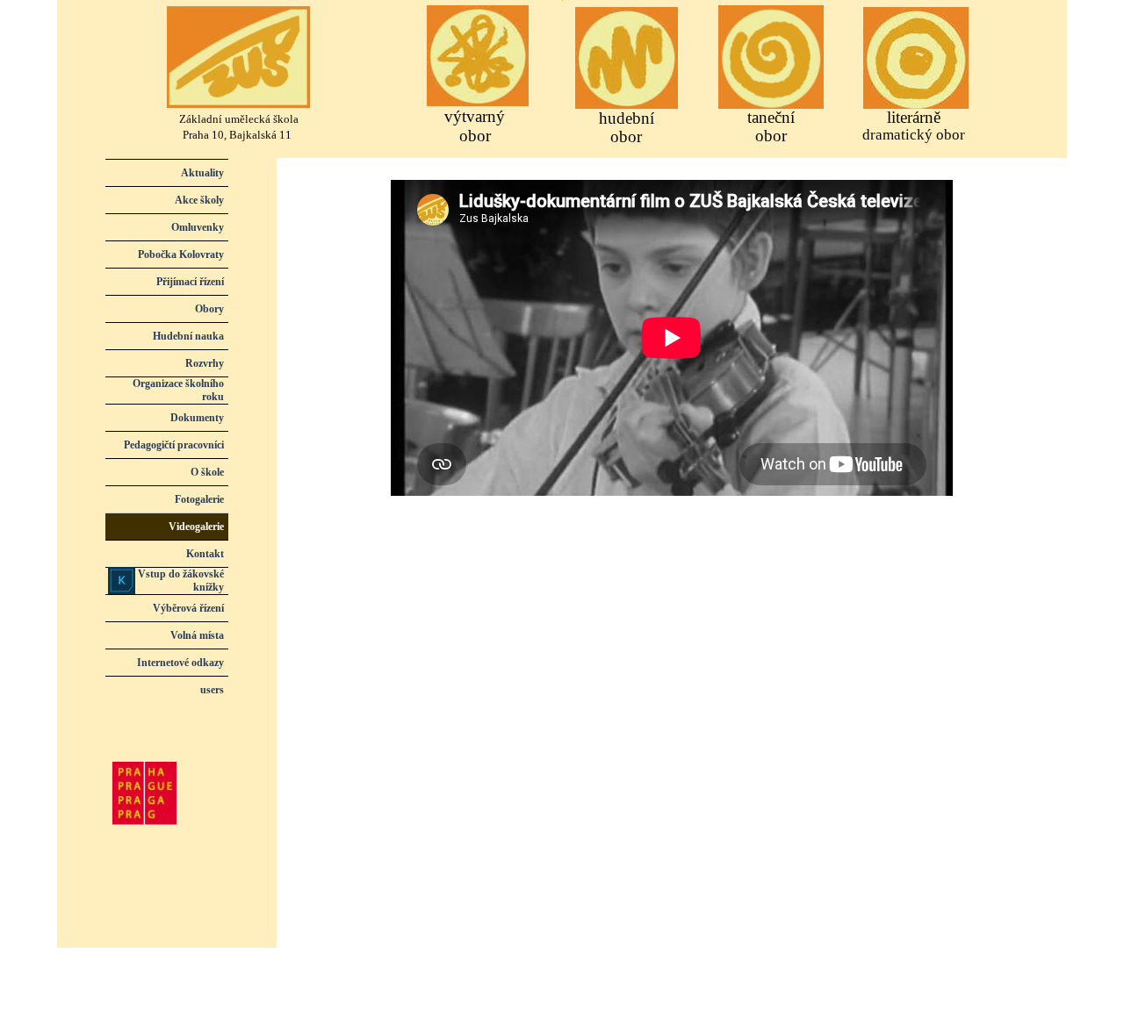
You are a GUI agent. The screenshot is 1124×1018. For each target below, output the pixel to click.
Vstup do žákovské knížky (181, 580)
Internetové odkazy (180, 662)
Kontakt (205, 554)
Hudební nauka (188, 336)
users (212, 690)
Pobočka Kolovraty (181, 254)
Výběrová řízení (188, 608)
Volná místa (197, 635)
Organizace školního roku (178, 390)
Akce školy (199, 200)
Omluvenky (197, 227)
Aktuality (202, 173)
